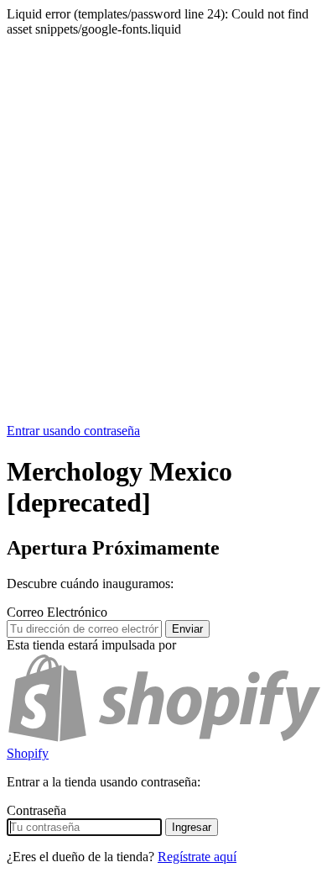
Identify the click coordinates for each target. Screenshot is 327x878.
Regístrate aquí (197, 856)
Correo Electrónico (57, 612)
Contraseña (36, 810)
